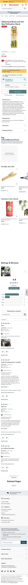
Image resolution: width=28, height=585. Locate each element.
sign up (24, 542)
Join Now (11, 1)
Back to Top (14, 477)
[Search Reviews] (25, 314)
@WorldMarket (4, 567)
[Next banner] (26, 1)
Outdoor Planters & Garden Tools (22, 15)
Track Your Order (4, 501)
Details (8, 71)
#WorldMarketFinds (12, 567)
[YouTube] (14, 571)
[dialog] (14, 580)
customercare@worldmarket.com (8, 514)
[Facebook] (2, 571)
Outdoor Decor (12, 15)
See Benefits (8, 64)
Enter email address (7, 542)
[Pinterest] (11, 571)
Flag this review (4, 355)
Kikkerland (14, 485)
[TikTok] (5, 571)
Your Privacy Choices (14, 582)
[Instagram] (8, 571)
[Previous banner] (1, 1)
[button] (6, 342)
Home (2, 15)
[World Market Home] (14, 4)
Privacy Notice (3, 581)
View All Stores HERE (5, 522)
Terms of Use (10, 581)
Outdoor (6, 15)
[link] (25, 5)
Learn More (4, 538)
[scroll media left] (3, 271)
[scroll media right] (25, 271)
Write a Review (14, 288)
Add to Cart (17, 91)
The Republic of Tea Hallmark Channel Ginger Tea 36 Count (9, 219)
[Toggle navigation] (2, 5)
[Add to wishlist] (17, 169)
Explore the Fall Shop (14, 13)
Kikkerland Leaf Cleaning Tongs (7, 186)
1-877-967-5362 (4, 511)
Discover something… (7, 8)
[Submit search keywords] (25, 8)
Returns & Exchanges (5, 503)
